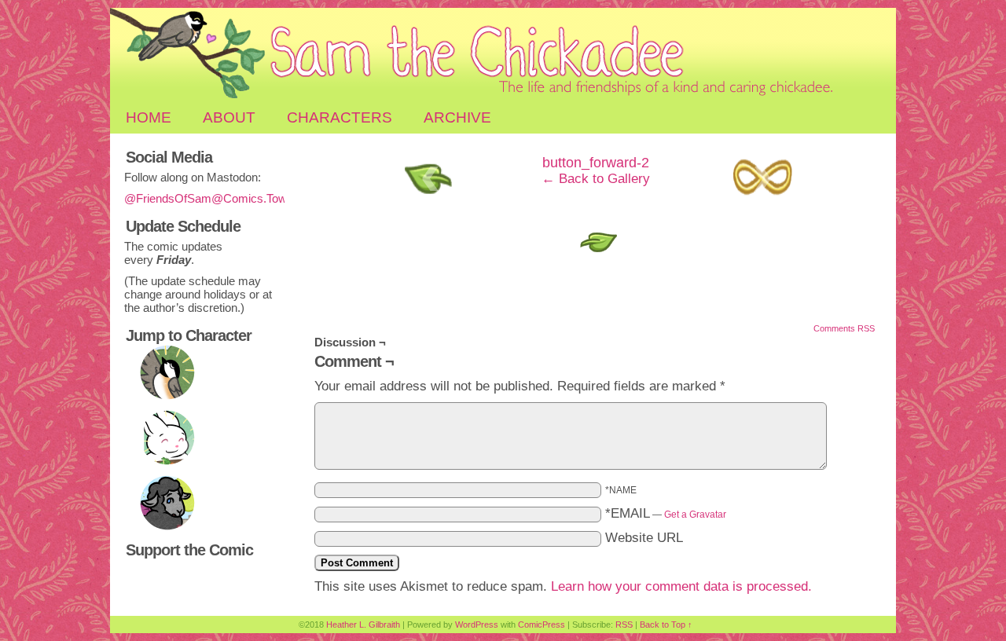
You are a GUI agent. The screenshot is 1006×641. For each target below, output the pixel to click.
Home (148, 117)
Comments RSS (844, 328)
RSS (624, 624)
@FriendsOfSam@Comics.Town (208, 198)
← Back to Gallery (596, 178)
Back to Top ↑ (666, 624)
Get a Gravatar (695, 514)
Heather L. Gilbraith (363, 624)
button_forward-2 (595, 162)
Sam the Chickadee (503, 55)
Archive (457, 117)
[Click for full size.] (597, 256)
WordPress (476, 624)
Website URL (644, 537)
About (229, 117)
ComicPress (541, 624)
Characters (339, 117)
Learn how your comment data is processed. (681, 586)
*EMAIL (665, 513)
